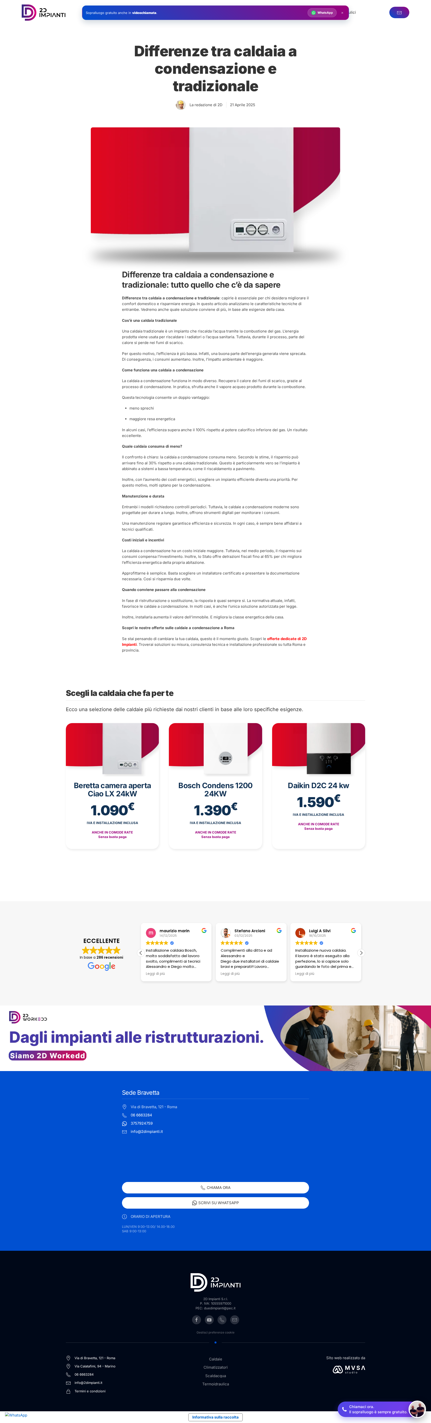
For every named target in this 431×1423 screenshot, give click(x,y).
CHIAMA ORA (218, 1187)
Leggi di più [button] (155, 974)
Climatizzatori (216, 1367)
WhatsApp (325, 12)
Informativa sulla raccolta (215, 1417)
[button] (361, 953)
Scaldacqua (215, 1375)
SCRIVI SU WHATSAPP (218, 1202)
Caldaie (215, 1359)
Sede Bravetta (140, 1092)
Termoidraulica (215, 1384)
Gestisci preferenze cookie (215, 1332)
